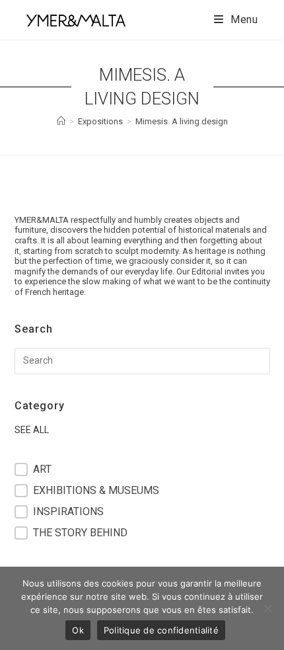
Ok (78, 630)
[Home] (61, 121)
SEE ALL (32, 430)
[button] (142, 469)
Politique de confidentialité (161, 630)
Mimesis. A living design (181, 121)
